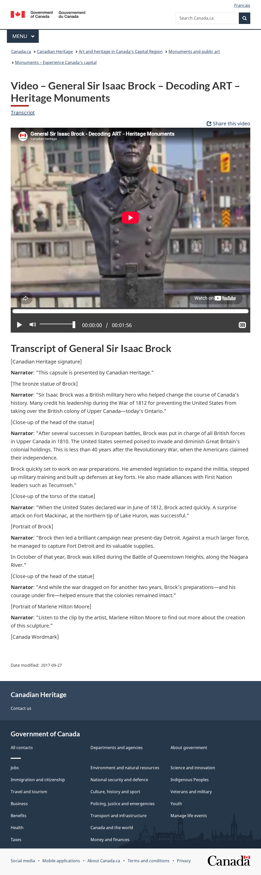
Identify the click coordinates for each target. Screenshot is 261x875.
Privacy (184, 861)
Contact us (21, 708)
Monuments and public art (194, 51)
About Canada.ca (103, 861)
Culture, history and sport (115, 791)
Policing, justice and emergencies (122, 803)
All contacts (22, 747)
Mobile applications (61, 861)
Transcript (23, 112)
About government (189, 747)
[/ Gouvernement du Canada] (48, 15)
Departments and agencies (116, 747)
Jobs (15, 767)
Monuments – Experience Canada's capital (56, 62)
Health (17, 827)
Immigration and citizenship (38, 779)
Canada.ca (21, 51)
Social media (23, 861)
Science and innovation (193, 767)
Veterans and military (191, 791)
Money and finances (109, 839)
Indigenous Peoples (190, 779)
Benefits (19, 815)
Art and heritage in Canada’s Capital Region (121, 51)
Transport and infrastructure (118, 815)
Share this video (231, 123)
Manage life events (189, 815)
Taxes (16, 839)
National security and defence (119, 779)
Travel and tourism (29, 791)
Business (19, 803)
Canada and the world (111, 827)
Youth (176, 803)
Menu (20, 36)
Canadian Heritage (55, 51)
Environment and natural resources (124, 767)
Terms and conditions (148, 861)
